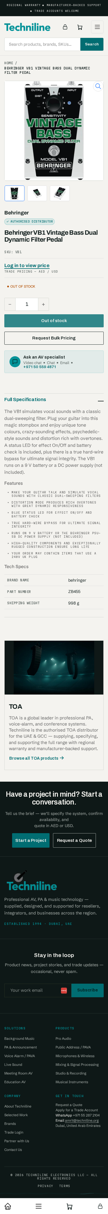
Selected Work (16, 1115)
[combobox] (54, 44)
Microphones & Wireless (75, 1056)
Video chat (32, 363)
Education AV (15, 1082)
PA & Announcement (20, 1047)
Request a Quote (74, 840)
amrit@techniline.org (82, 1120)
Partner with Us (16, 1141)
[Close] (97, 1177)
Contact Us (13, 1149)
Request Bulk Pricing (53, 338)
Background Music (19, 1038)
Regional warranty (24, 5)
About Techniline (17, 1106)
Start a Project (30, 840)
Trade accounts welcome (57, 11)
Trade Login (13, 1132)
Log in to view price (27, 265)
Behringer (16, 213)
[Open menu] (97, 27)
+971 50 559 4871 (39, 367)
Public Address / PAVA (73, 1047)
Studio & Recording (71, 1073)
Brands (10, 1123)
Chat (51, 363)
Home (8, 63)
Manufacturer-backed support (74, 5)
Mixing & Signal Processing (77, 1064)
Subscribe (87, 990)
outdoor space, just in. (64, 1186)
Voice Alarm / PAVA (19, 1056)
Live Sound (13, 1064)
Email (64, 363)
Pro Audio (63, 1038)
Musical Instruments (72, 1082)
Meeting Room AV (18, 1073)
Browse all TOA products (33, 758)
